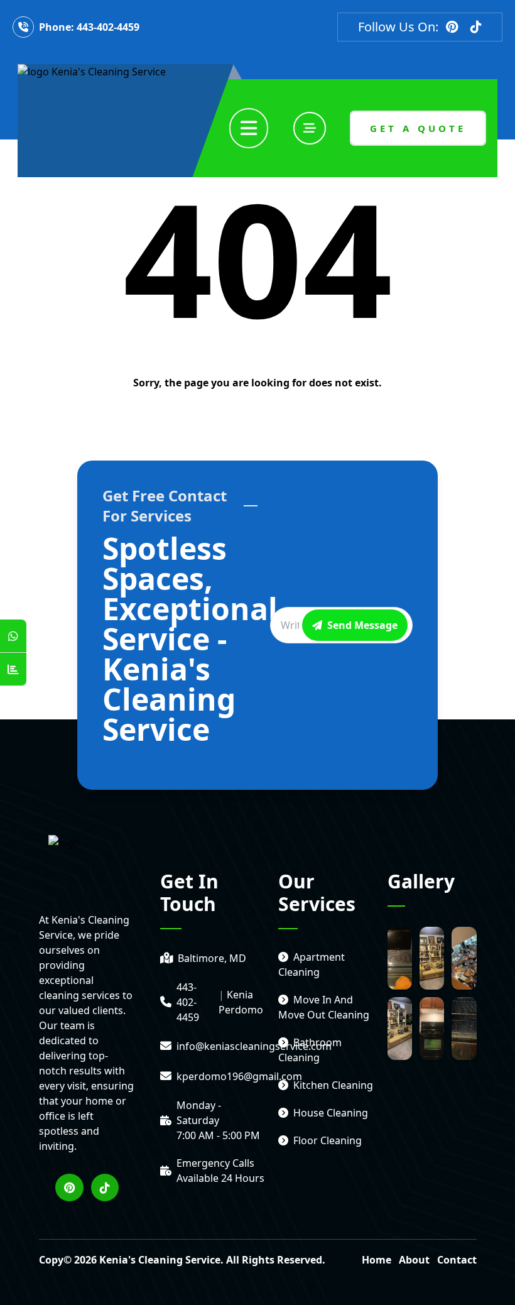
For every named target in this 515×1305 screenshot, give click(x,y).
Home (376, 1260)
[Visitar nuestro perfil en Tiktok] (476, 27)
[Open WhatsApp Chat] (13, 636)
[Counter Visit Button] (13, 669)
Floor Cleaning (327, 1140)
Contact (457, 1260)
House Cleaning (330, 1113)
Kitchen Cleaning (333, 1085)
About (414, 1260)
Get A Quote (418, 128)
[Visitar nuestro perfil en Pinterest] (452, 27)
